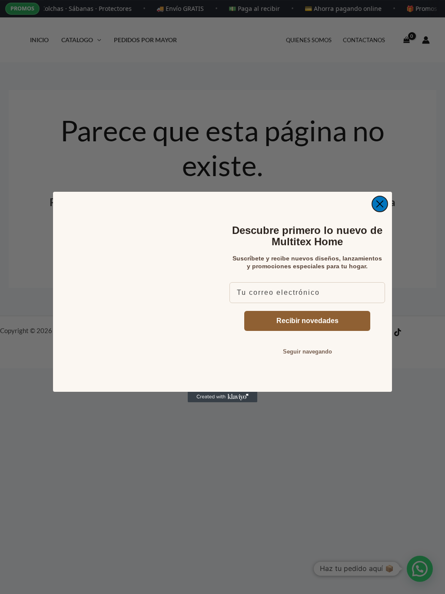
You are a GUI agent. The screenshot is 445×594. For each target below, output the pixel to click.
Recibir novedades (307, 320)
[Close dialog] (380, 204)
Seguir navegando (307, 351)
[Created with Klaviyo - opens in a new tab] (222, 397)
